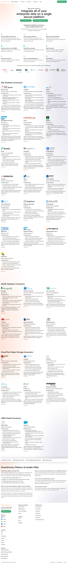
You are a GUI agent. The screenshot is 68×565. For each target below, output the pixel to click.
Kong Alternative (4, 558)
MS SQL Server (4, 89)
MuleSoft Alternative (5, 549)
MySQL (47, 89)
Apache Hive (4, 256)
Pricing (19, 513)
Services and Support (22, 511)
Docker (19, 520)
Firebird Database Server (51, 231)
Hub (2, 533)
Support (2, 542)
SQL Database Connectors (6, 460)
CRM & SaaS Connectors (47, 460)
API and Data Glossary (39, 519)
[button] (15, 2)
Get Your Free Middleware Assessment (40, 20)
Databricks (3, 179)
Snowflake (26, 89)
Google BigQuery (50, 151)
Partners (2, 540)
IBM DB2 (48, 120)
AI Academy (37, 513)
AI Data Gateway (21, 506)
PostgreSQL (26, 151)
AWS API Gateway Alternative (6, 552)
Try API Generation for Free (26, 20)
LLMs (65, 562)
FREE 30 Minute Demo (62, 1)
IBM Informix (4, 231)
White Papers (38, 509)
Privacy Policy (59, 562)
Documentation (38, 506)
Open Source (37, 517)
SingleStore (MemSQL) (29, 204)
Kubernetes (20, 522)
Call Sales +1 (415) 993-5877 (6, 507)
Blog (40, 1)
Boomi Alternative (4, 554)
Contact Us (3, 544)
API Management (21, 509)
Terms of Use (52, 562)
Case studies (3, 536)
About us (2, 538)
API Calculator (38, 515)
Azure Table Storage (5, 204)
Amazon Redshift (50, 179)
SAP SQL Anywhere (28, 231)
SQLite (25, 179)
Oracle (25, 120)
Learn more (3, 111)
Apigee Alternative (4, 556)
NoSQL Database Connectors (18, 460)
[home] (5, 1)
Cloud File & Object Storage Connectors (33, 460)
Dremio (2, 151)
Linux (19, 518)
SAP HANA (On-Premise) (6, 120)
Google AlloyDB (49, 204)
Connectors (37, 511)
